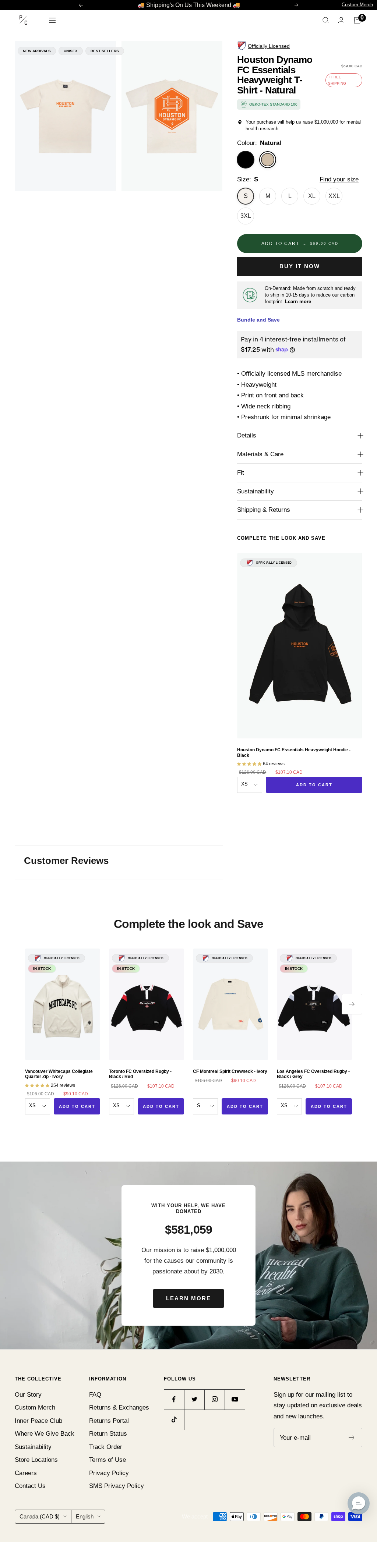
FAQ (95, 1394)
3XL (245, 216)
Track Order (105, 1446)
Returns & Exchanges (119, 1407)
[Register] (352, 1437)
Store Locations (36, 1459)
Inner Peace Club (38, 1420)
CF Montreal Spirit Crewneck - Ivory (230, 1071)
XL (312, 196)
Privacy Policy (109, 1473)
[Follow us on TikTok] (174, 1420)
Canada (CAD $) (40, 1516)
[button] (359, 1503)
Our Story (28, 1394)
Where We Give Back (44, 1433)
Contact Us (30, 1485)
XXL (334, 196)
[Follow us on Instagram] (214, 1399)
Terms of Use (107, 1459)
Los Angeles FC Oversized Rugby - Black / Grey (313, 1074)
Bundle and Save (258, 320)
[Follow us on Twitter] (194, 1399)
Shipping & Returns (263, 509)
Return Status (108, 1433)
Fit (240, 472)
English (85, 1516)
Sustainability (255, 491)
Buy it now (299, 266)
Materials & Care (260, 454)
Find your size (339, 179)
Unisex (71, 51)
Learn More (188, 1298)
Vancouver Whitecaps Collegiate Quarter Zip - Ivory (59, 1074)
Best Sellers (105, 51)
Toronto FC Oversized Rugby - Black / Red (140, 1074)
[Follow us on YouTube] (235, 1399)
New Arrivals (37, 51)
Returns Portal (109, 1420)
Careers (26, 1473)
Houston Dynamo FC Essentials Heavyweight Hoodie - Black (293, 752)
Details (246, 435)
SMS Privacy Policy (116, 1485)
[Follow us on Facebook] (174, 1399)
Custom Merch (357, 4)
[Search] (326, 20)
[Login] (341, 20)
